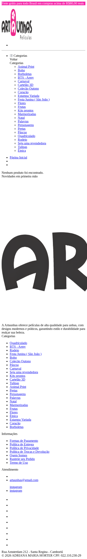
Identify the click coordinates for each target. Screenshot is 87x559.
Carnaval (23, 81)
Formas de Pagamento (24, 440)
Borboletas (25, 74)
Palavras (23, 121)
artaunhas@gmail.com (24, 480)
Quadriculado (26, 136)
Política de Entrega (22, 444)
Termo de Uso (19, 462)
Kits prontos (25, 110)
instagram (16, 487)
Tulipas (22, 147)
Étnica (22, 150)
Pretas (21, 128)
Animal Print (26, 66)
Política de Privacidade (24, 448)
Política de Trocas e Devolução (29, 451)
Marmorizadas (27, 114)
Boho (21, 70)
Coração (23, 92)
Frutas (22, 106)
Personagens (26, 125)
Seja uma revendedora (32, 143)
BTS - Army (26, 77)
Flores (22, 103)
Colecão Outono (28, 88)
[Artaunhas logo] (17, 38)
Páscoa (22, 132)
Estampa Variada (28, 96)
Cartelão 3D (25, 85)
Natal (21, 117)
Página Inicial (18, 157)
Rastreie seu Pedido (22, 459)
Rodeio (22, 139)
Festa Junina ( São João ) (34, 99)
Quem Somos (18, 455)
